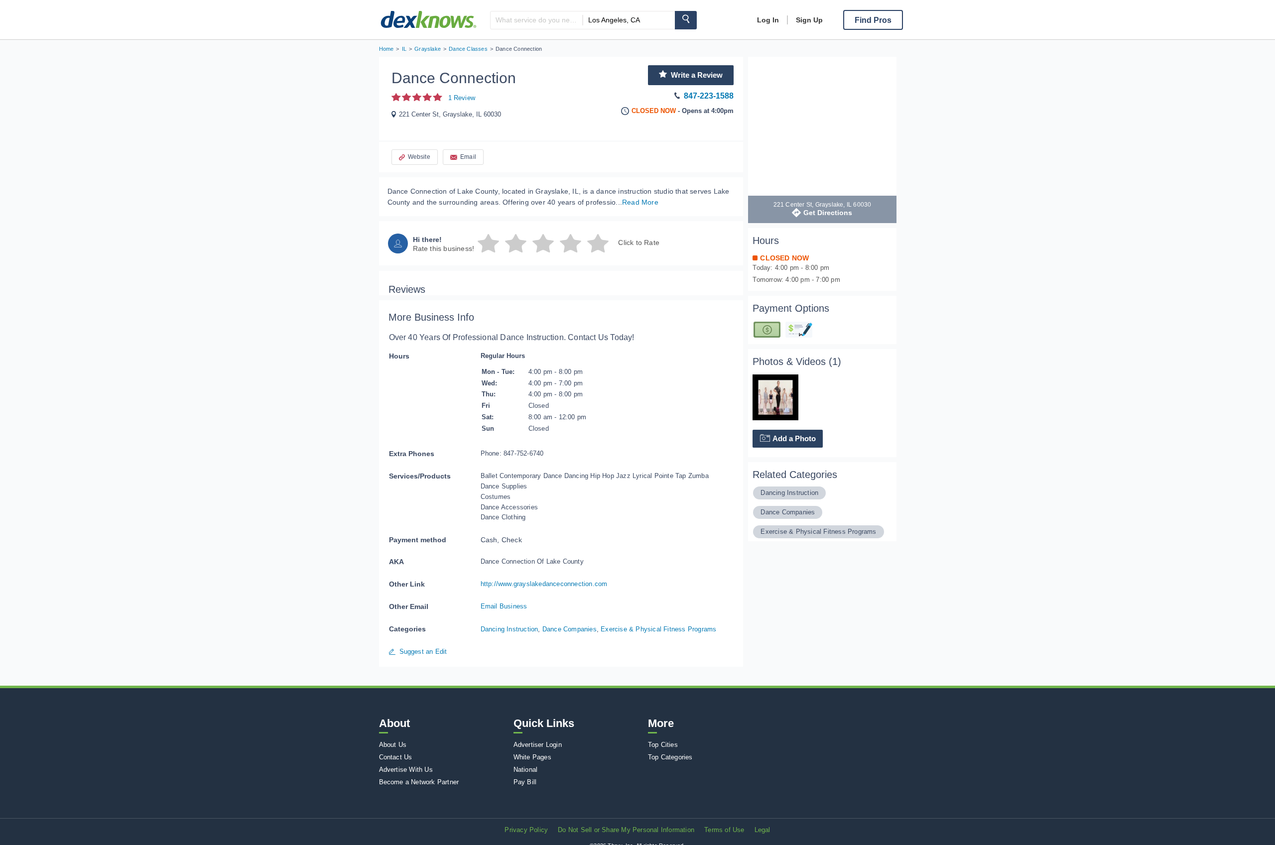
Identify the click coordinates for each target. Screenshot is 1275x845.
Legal (762, 830)
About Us (393, 744)
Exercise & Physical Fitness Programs (658, 629)
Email (468, 156)
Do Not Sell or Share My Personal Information (626, 830)
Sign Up (809, 20)
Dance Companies (569, 629)
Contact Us (395, 757)
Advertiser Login (537, 744)
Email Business (504, 606)
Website (419, 156)
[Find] (686, 20)
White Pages (532, 757)
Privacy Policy (526, 830)
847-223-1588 (709, 96)
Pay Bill (525, 782)
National (525, 769)
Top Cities (663, 744)
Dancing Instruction (509, 629)
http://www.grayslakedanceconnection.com (544, 584)
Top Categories (670, 757)
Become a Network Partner (419, 782)
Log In (768, 20)
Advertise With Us (406, 769)
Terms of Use (724, 830)
